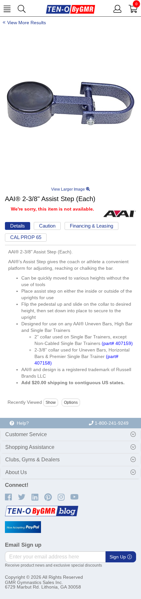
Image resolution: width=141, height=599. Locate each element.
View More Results (26, 22)
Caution (47, 226)
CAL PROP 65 (25, 237)
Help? (21, 423)
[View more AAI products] (119, 213)
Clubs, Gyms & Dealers (32, 459)
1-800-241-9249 (111, 423)
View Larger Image (68, 189)
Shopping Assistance (29, 447)
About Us (16, 472)
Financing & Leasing (91, 226)
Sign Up (118, 556)
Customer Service (26, 434)
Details (17, 226)
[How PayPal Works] (23, 527)
